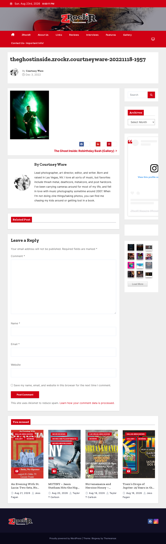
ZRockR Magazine (139, 210)
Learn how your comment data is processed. (87, 403)
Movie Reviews (58, 434)
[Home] (13, 35)
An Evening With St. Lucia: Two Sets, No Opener (25, 487)
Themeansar (110, 538)
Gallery (127, 34)
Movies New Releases (62, 443)
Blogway (96, 538)
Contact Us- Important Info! (27, 43)
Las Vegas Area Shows (99, 434)
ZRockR (26, 34)
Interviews (92, 34)
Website (16, 364)
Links (59, 34)
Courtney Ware (34, 71)
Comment (18, 256)
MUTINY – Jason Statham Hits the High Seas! (63, 487)
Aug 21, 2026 (23, 493)
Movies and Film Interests (64, 439)
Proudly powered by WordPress (65, 538)
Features (111, 34)
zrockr (156, 210)
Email (15, 344)
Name (15, 323)
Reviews (74, 34)
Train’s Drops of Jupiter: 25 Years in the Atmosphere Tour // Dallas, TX (138, 489)
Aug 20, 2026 (60, 493)
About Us (43, 34)
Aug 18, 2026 (97, 493)
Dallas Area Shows (24, 434)
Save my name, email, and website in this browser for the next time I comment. (62, 385)
